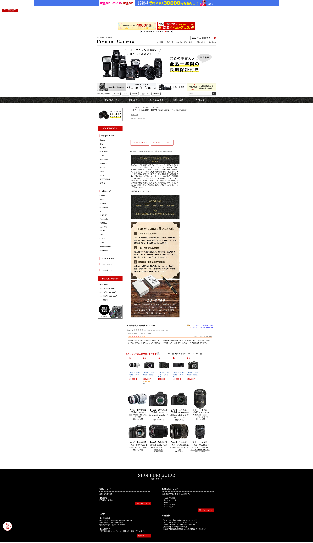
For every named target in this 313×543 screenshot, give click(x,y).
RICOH (102, 171)
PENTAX (156, 94)
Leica (102, 175)
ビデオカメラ (106, 264)
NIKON (134, 94)
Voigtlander (104, 250)
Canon (102, 140)
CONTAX (103, 239)
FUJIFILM (103, 163)
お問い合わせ (200, 42)
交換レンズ (145, 94)
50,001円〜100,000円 (108, 292)
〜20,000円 (104, 284)
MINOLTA (103, 215)
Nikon (102, 144)
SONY (125, 94)
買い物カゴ (212, 42)
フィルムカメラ (107, 258)
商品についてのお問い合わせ (143, 151)
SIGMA (102, 167)
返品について (143, 536)
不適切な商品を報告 (165, 151)
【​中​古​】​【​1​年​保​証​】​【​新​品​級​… (178, 375)
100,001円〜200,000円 (108, 296)
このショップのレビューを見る (202, 327)
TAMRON (103, 227)
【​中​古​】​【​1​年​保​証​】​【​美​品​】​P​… (192, 375)
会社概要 (160, 42)
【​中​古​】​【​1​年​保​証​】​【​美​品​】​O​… (148, 375)
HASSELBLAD (105, 179)
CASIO (102, 183)
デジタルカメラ (107, 136)
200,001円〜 (104, 300)
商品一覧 (170, 42)
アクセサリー (106, 270)
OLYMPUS (104, 152)
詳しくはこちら (142, 503)
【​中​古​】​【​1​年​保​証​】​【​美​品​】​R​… (163, 375)
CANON (116, 94)
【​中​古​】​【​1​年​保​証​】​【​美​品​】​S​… (134, 375)
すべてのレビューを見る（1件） (201, 325)
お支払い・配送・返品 (184, 42)
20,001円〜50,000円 (107, 288)
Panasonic (104, 160)
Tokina (102, 235)
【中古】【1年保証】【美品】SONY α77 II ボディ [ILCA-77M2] (137, 445)
